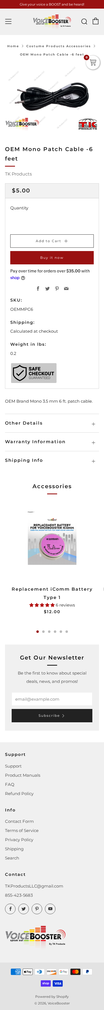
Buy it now (52, 257)
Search (12, 858)
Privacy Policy (19, 839)
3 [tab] (49, 631)
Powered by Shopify (52, 996)
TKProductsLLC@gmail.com (34, 886)
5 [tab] (61, 631)
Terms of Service (22, 830)
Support (13, 766)
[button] (42, 605)
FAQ (9, 784)
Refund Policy (19, 793)
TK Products (18, 174)
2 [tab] (43, 631)
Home (13, 46)
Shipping (14, 848)
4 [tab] (55, 631)
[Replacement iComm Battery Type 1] (52, 540)
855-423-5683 (19, 895)
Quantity (19, 207)
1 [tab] (37, 631)
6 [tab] (66, 631)
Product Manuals (22, 775)
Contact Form (19, 821)
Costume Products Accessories (58, 46)
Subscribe (49, 715)
